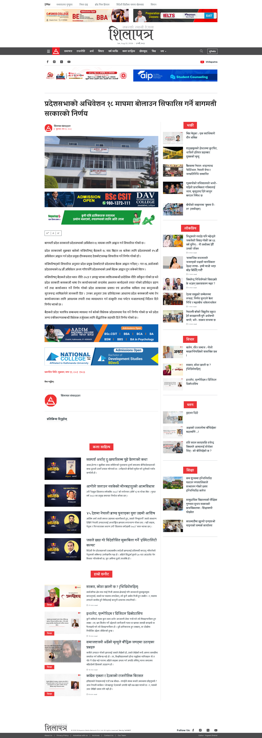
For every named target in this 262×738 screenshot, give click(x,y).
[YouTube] (69, 62)
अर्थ (92, 51)
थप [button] (162, 51)
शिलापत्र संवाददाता (62, 126)
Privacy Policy (63, 735)
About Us (48, 735)
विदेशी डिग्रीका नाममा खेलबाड (130, 4)
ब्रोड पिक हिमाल (102, 4)
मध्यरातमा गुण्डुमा (64, 4)
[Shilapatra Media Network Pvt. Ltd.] (131, 32)
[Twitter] (61, 62)
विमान (153, 4)
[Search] (199, 51)
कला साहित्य (129, 51)
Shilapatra (211, 62)
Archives (95, 735)
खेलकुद (143, 51)
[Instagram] (54, 62)
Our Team (122, 735)
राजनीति (81, 51)
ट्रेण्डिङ (47, 5)
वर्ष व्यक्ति (113, 51)
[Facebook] (48, 62)
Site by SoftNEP (125, 730)
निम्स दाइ (83, 4)
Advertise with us (80, 735)
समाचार (68, 51)
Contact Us (108, 735)
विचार (101, 51)
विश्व (154, 51)
